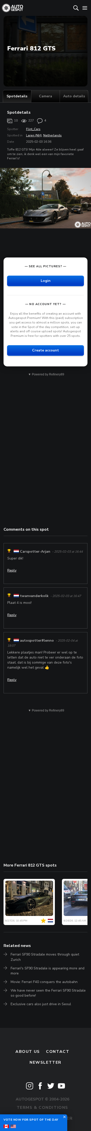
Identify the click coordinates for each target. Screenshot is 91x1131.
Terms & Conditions (42, 1107)
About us (27, 1051)
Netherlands (52, 135)
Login (46, 280)
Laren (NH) (34, 135)
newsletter (45, 1062)
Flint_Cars (33, 129)
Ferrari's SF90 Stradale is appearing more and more (47, 971)
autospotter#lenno (37, 640)
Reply (11, 570)
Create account (45, 350)
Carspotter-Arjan (35, 551)
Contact (57, 1051)
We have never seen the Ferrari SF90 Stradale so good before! (48, 993)
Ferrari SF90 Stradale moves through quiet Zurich (45, 957)
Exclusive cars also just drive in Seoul (41, 1004)
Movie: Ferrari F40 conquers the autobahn (44, 981)
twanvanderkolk (34, 595)
